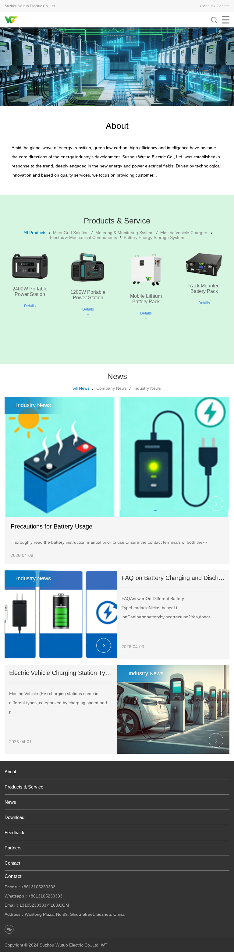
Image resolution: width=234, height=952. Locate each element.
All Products (34, 232)
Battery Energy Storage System (154, 237)
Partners (13, 847)
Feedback (14, 832)
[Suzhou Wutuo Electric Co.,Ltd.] (11, 19)
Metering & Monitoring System (124, 232)
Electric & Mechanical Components (83, 237)
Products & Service (24, 786)
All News (81, 388)
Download (14, 817)
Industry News (147, 388)
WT (104, 945)
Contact (223, 6)
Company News (111, 388)
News (10, 802)
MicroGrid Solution (71, 232)
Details (30, 306)
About (208, 6)
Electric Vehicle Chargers (184, 232)
